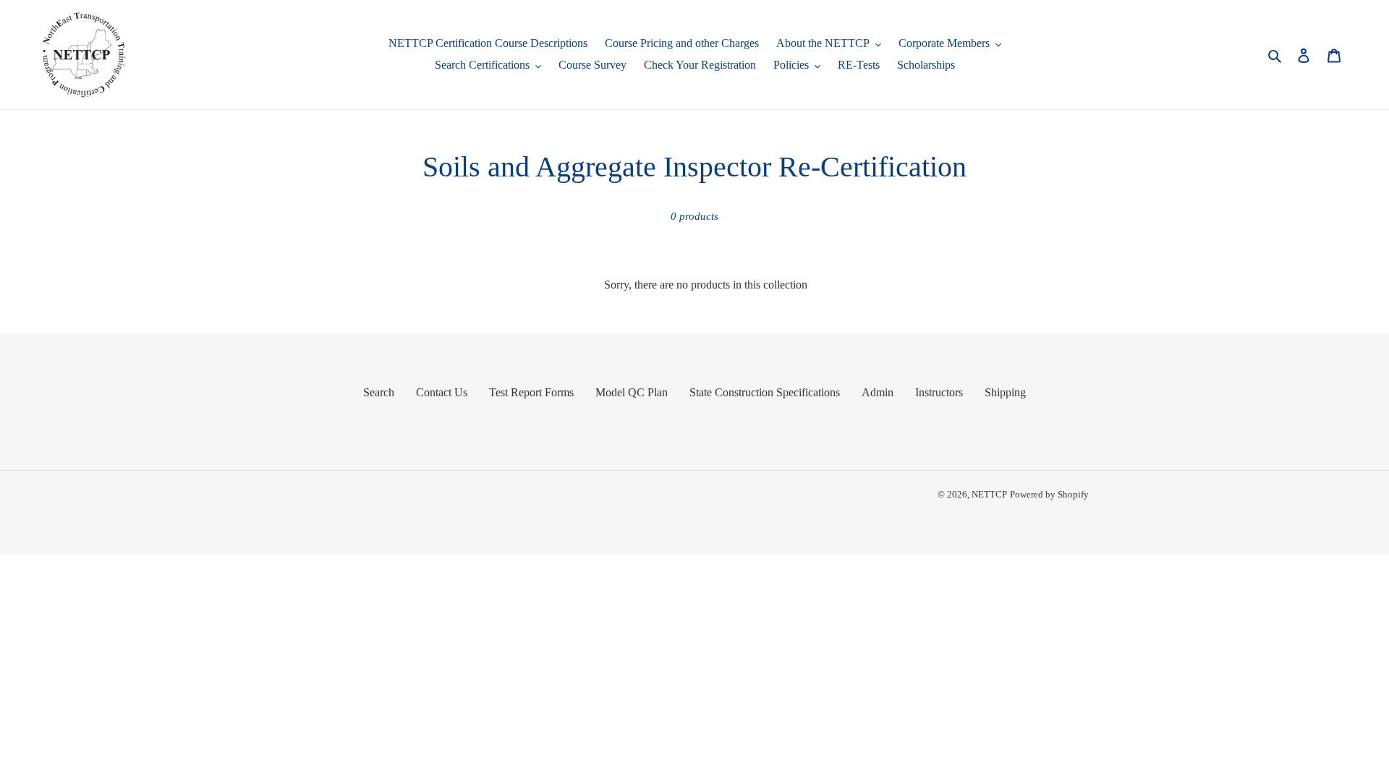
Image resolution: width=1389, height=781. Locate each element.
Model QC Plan (631, 392)
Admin (877, 392)
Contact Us (441, 392)
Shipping (1005, 392)
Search (378, 392)
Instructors (939, 392)
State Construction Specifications (764, 392)
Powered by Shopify (1049, 494)
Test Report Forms (531, 392)
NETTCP (989, 494)
